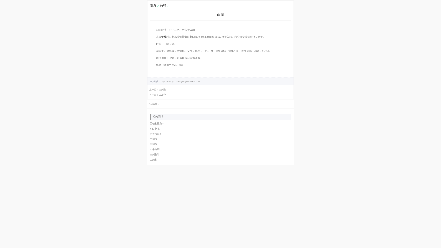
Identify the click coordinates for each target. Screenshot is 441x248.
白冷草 (162, 94)
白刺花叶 (155, 154)
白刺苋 (153, 144)
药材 (163, 5)
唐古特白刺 (156, 133)
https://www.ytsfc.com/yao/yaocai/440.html (180, 81)
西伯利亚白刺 (157, 123)
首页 (153, 5)
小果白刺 (155, 149)
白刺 (192, 29)
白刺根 (153, 139)
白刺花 (162, 89)
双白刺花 (155, 128)
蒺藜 (163, 36)
